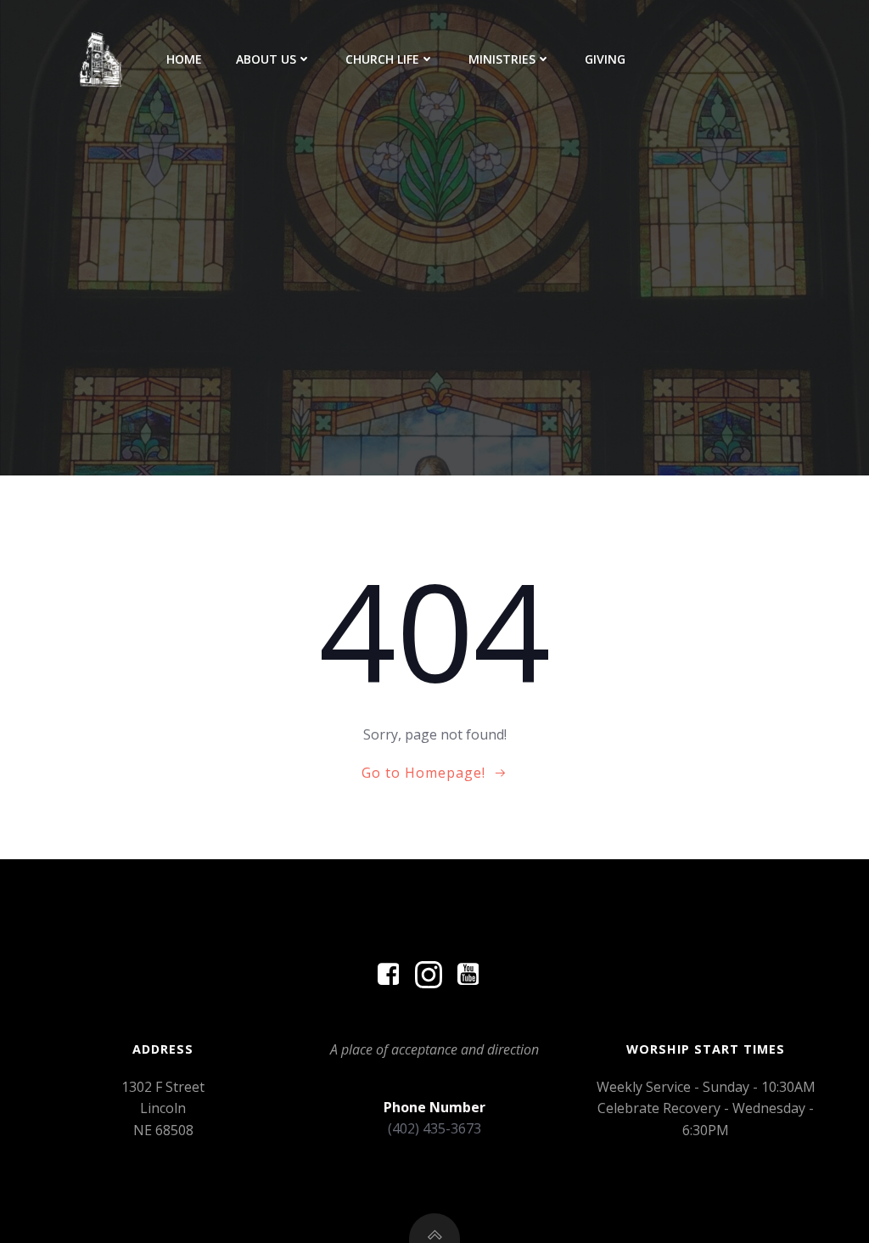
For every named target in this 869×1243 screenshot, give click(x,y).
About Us (266, 59)
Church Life (382, 59)
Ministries (501, 59)
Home (184, 59)
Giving (605, 59)
